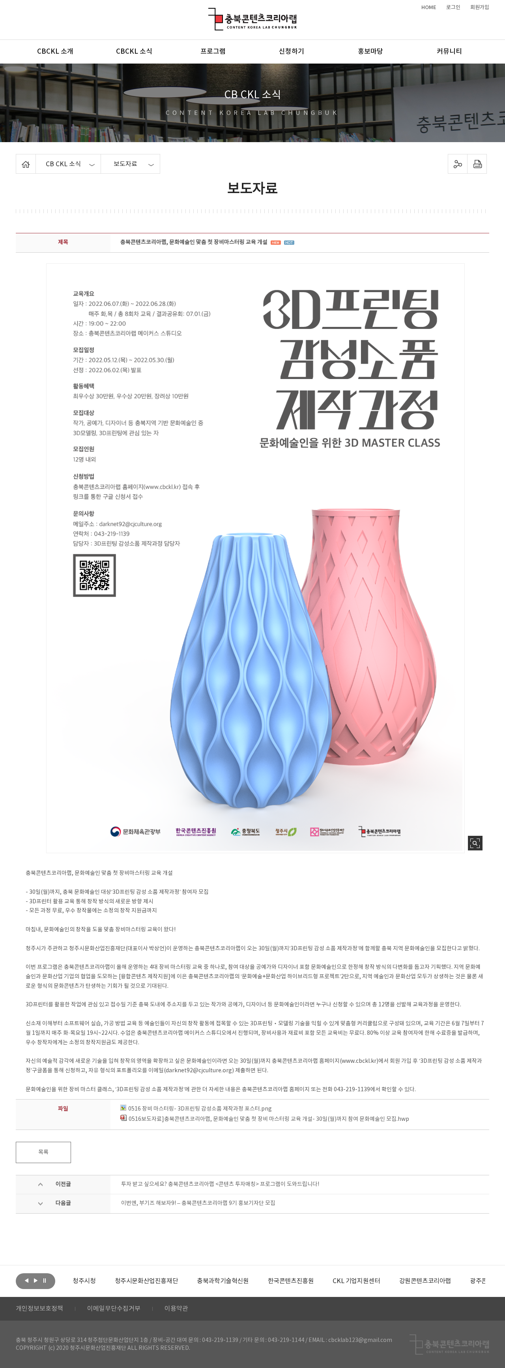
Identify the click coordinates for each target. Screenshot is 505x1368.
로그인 (453, 7)
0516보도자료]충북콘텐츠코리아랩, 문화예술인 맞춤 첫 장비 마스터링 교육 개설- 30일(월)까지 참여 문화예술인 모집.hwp (269, 1119)
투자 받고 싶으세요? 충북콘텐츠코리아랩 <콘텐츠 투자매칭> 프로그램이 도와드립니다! (220, 1184)
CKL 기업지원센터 (356, 1281)
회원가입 (479, 7)
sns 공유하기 (457, 164)
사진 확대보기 (475, 843)
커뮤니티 (449, 52)
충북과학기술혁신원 (223, 1281)
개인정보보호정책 (39, 1308)
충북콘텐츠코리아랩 (210, 12)
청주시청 (84, 1281)
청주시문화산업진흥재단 (146, 1281)
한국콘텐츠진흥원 (291, 1281)
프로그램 (213, 52)
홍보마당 (370, 52)
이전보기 (26, 1280)
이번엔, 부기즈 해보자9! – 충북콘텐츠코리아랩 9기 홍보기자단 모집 (198, 1203)
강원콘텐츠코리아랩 (425, 1281)
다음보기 (35, 1280)
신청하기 (291, 52)
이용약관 (176, 1308)
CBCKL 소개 (55, 52)
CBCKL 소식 (134, 52)
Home (18, 159)
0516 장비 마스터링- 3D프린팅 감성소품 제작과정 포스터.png (200, 1109)
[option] (84, 1281)
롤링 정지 (45, 1280)
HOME (428, 7)
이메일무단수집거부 (113, 1308)
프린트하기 (477, 164)
